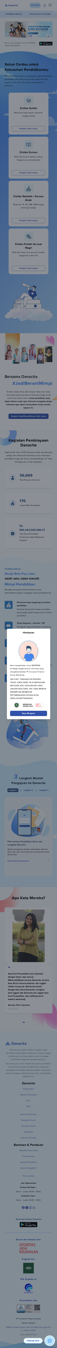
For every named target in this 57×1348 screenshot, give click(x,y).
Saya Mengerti (28, 713)
